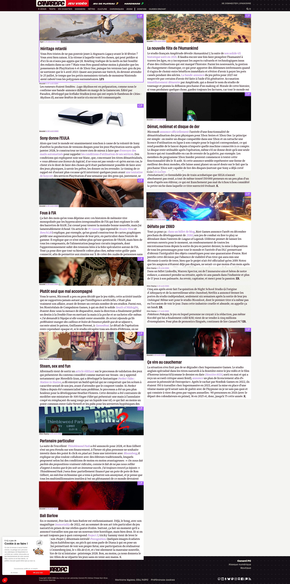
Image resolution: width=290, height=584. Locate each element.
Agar (42, 42)
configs (141, 9)
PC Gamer (94, 229)
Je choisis (14, 572)
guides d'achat (157, 9)
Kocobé (150, 41)
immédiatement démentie (163, 82)
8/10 (191, 317)
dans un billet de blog (181, 231)
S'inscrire (245, 3)
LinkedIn (171, 271)
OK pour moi (38, 572)
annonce (197, 378)
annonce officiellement (174, 131)
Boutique (245, 567)
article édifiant (85, 371)
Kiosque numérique (240, 564)
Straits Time (126, 229)
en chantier (65, 9)
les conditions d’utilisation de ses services (107, 154)
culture (102, 9)
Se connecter (230, 3)
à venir (42, 9)
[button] (4, 580)
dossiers (80, 9)
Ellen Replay (152, 268)
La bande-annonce (192, 75)
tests (52, 9)
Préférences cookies (163, 579)
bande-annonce (66, 90)
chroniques (117, 9)
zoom (129, 9)
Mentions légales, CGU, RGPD (131, 579)
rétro (91, 9)
